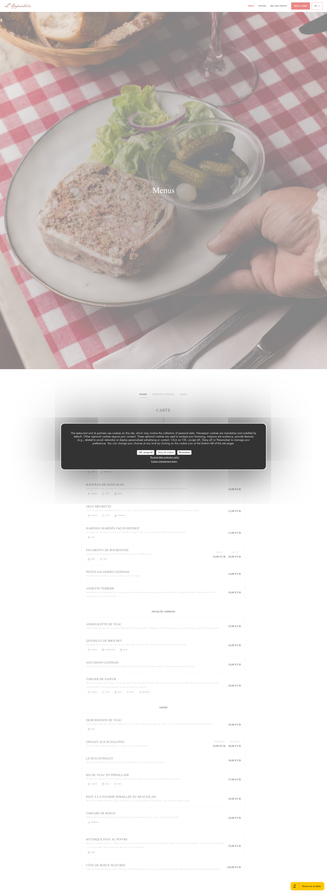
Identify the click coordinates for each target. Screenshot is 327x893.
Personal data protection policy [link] (164, 457)
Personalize (184, 452)
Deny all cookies (166, 452)
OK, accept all (145, 452)
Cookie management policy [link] (164, 461)
